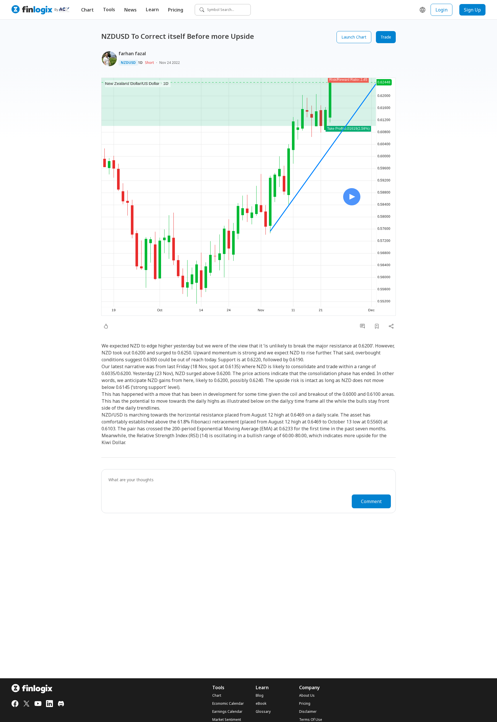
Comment (371, 501)
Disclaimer (308, 711)
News (130, 10)
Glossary (263, 711)
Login (441, 10)
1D (140, 62)
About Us (307, 695)
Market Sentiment (226, 719)
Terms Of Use (310, 719)
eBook (261, 703)
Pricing (175, 10)
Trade (386, 37)
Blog (259, 695)
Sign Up (472, 10)
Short (149, 62)
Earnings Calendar (227, 711)
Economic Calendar (228, 703)
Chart (87, 10)
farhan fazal (132, 53)
